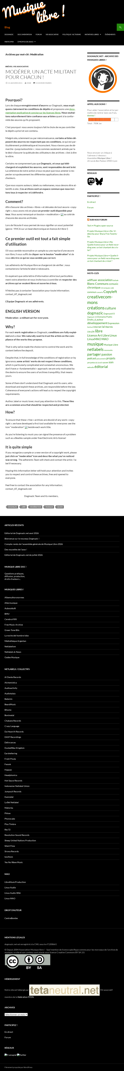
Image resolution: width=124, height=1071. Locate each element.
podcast (91, 358)
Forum (39, 34)
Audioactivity (11, 688)
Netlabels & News (13, 652)
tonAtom (9, 856)
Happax (8, 769)
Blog (7, 27)
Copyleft (110, 291)
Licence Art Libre (98, 335)
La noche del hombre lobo (17, 635)
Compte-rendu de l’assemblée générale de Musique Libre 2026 (34, 544)
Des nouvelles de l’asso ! (16, 549)
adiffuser (92, 280)
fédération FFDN (26, 997)
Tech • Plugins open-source (100, 225)
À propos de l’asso (25, 42)
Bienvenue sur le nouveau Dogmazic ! (22, 538)
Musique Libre (111, 344)
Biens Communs (97, 283)
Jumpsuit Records (13, 791)
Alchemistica (11, 682)
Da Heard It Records (14, 731)
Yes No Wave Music (14, 862)
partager (94, 354)
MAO (105, 339)
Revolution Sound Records (17, 835)
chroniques (105, 288)
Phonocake (10, 818)
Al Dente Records (13, 677)
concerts (100, 292)
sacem (60, 507)
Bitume (8, 710)
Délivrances (10, 742)
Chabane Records (13, 720)
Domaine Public (104, 316)
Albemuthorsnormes (14, 597)
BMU (7, 613)
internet (97, 327)
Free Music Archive (14, 624)
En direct (91, 202)
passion (106, 354)
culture (110, 308)
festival (90, 327)
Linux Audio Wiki (13, 893)
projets (110, 358)
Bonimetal (9, 715)
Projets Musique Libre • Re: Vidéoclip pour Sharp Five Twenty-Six (102, 234)
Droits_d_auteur (95, 319)
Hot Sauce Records (13, 780)
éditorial (101, 366)
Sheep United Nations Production (20, 840)
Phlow (8, 813)
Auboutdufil (10, 608)
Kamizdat (9, 797)
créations (95, 307)
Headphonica (11, 775)
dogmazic (12, 507)
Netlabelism (10, 646)
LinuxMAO (94, 339)
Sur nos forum (98, 219)
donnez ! (91, 115)
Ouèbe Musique (12, 657)
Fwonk (8, 764)
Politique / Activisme (71, 34)
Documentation (25, 34)
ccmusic (113, 283)
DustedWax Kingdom (14, 748)
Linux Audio (10, 887)
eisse (29, 83)
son (111, 362)
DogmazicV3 (109, 314)
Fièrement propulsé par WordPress (18, 1067)
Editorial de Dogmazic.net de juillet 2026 (24, 555)
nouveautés (108, 350)
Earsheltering (11, 753)
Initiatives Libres (92, 34)
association (105, 280)
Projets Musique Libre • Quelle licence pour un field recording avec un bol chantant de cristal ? (103, 258)
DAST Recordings (13, 737)
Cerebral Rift (11, 619)
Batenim (8, 699)
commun (91, 292)
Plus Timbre (10, 824)
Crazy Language (12, 726)
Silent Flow (10, 846)
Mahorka (9, 808)
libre (23, 507)
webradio (90, 367)
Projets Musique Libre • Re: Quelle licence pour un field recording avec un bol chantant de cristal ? (103, 246)
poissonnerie (101, 359)
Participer (9, 42)
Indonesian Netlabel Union (17, 786)
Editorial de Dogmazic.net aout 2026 (22, 533)
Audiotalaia (10, 693)
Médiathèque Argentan (15, 641)
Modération (35, 507)
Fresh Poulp (10, 759)
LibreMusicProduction (15, 882)
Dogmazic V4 (92, 317)
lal (103, 326)
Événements (110, 34)
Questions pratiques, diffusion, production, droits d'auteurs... (15, 576)
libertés (109, 326)
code (112, 288)
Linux (113, 335)
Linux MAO (10, 898)
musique (49, 507)
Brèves (8, 66)
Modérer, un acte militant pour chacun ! (40, 74)
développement (97, 323)
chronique (93, 287)
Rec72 (7, 829)
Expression (113, 323)
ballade (115, 280)
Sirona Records (12, 851)
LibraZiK (91, 332)
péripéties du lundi (94, 362)
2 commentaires (43, 83)
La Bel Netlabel (12, 802)
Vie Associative (52, 34)
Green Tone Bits (12, 630)
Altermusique (11, 603)
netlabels (95, 349)
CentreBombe (11, 918)
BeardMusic (10, 704)
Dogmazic (9, 34)
